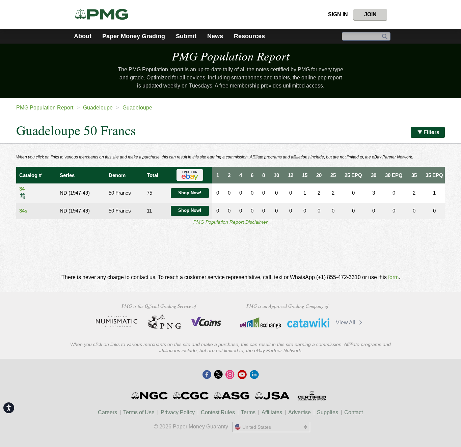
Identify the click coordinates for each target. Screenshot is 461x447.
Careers (107, 412)
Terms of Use (139, 412)
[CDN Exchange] (260, 322)
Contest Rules (218, 412)
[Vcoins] (206, 321)
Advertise (299, 412)
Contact (353, 412)
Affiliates (272, 412)
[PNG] (164, 321)
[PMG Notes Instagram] (230, 375)
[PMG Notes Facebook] (207, 375)
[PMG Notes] (104, 14)
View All (346, 322)
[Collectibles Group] (312, 396)
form (393, 277)
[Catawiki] (308, 322)
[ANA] (117, 321)
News (215, 36)
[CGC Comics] (191, 396)
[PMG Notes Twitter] (218, 375)
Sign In (338, 14)
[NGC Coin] (150, 396)
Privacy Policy (178, 412)
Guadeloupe (98, 107)
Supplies (327, 412)
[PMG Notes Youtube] (242, 375)
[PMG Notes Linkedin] (254, 375)
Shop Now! (189, 193)
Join (370, 14)
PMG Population (231, 56)
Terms (248, 412)
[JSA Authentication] (272, 396)
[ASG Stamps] (232, 396)
